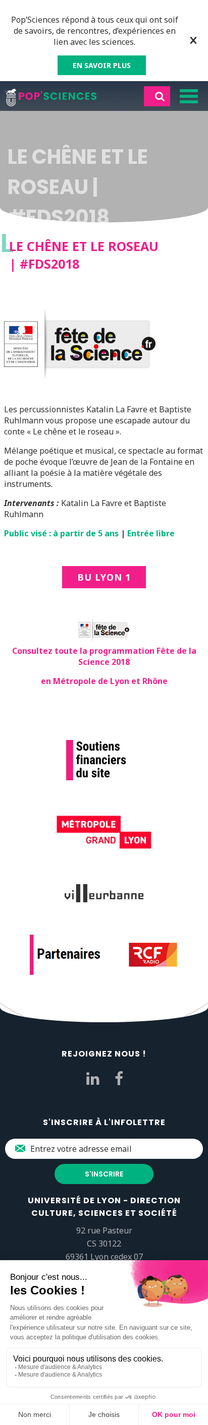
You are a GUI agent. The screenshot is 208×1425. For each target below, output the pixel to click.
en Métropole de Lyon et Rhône (104, 681)
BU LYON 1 (104, 577)
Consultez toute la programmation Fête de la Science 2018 (104, 656)
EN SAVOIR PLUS (102, 65)
